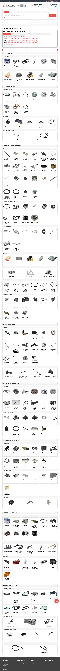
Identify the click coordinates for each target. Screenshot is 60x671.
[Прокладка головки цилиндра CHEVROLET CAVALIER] (25, 284)
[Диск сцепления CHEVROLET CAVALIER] (34, 391)
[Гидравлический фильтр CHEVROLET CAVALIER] (18, 74)
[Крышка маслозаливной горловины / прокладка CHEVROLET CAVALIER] (25, 165)
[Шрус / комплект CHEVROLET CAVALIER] (44, 428)
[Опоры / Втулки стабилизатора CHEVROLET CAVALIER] (44, 332)
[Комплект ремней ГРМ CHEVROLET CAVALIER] (16, 61)
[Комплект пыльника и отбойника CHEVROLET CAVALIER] (25, 332)
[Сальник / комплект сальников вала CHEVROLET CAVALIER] (6, 191)
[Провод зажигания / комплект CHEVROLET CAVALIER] (18, 546)
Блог (32, 661)
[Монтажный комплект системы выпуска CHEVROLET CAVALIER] (25, 231)
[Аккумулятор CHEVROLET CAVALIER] (6, 61)
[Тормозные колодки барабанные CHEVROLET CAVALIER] (16, 106)
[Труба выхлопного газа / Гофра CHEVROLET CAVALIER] (16, 243)
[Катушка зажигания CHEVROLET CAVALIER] (7, 546)
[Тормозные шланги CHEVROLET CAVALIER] (52, 121)
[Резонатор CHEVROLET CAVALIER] (53, 231)
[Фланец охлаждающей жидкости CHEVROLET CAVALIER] (44, 460)
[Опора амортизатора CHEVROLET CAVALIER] (34, 332)
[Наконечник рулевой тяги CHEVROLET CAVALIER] (9, 371)
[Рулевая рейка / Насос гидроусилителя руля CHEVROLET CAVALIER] (23, 371)
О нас (3, 1)
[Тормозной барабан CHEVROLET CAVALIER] (34, 94)
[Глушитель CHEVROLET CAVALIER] (6, 231)
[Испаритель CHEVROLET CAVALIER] (6, 475)
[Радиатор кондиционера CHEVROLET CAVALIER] (53, 475)
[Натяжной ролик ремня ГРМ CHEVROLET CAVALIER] (44, 206)
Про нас (3, 663)
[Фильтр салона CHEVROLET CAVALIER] (52, 74)
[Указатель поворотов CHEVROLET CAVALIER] (6, 573)
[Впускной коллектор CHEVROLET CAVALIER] (34, 153)
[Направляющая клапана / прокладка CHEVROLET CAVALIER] (53, 166)
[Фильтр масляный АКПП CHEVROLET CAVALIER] (34, 428)
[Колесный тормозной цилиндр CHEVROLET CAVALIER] (30, 121)
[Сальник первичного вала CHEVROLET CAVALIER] (16, 191)
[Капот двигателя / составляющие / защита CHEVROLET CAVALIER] (34, 593)
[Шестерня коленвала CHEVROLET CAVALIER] (34, 191)
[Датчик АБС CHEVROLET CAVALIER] (16, 135)
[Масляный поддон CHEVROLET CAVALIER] (44, 166)
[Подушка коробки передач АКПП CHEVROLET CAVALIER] (25, 417)
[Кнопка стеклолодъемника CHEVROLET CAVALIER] (53, 520)
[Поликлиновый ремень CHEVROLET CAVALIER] (6, 217)
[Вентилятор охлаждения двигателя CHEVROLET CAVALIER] (6, 448)
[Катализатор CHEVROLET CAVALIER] (16, 231)
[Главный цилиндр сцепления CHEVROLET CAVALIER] (25, 391)
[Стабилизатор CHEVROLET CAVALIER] (6, 358)
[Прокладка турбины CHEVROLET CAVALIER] (30, 272)
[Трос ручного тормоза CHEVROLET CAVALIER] (25, 106)
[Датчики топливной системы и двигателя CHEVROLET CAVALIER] (25, 299)
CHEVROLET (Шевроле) (49, 23)
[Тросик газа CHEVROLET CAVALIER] (16, 647)
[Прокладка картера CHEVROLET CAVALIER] (34, 284)
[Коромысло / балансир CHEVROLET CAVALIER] (16, 166)
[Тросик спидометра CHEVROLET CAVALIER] (44, 647)
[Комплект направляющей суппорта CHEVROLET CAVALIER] (6, 94)
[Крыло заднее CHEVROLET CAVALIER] (44, 593)
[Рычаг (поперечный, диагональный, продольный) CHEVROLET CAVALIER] (16, 344)
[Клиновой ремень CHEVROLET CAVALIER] (6, 206)
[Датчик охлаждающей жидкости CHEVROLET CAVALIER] (25, 448)
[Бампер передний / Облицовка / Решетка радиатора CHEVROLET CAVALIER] (16, 593)
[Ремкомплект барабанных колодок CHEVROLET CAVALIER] (16, 94)
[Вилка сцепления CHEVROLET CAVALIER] (6, 391)
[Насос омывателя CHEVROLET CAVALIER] (23, 634)
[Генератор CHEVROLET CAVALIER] (25, 520)
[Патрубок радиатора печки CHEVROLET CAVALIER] (30, 502)
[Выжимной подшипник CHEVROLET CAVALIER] (16, 391)
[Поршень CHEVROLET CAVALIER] (34, 178)
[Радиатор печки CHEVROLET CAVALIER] (48, 502)
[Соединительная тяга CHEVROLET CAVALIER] (53, 344)
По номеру (8, 17)
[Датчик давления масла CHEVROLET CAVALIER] (6, 299)
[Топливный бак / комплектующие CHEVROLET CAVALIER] (16, 312)
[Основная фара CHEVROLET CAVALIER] (44, 561)
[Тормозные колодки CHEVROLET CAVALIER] (53, 61)
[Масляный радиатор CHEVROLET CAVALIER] (44, 448)
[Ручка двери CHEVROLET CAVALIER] (34, 607)
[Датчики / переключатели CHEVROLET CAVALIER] (44, 520)
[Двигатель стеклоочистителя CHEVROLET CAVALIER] (9, 634)
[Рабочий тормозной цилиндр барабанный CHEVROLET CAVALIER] (41, 121)
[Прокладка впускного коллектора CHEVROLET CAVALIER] (16, 284)
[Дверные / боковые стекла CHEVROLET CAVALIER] (25, 593)
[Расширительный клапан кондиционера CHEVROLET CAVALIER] (6, 487)
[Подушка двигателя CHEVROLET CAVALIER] (25, 178)
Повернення (4, 661)
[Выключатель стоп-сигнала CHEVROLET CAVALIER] (6, 561)
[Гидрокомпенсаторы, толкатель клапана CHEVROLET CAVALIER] (44, 153)
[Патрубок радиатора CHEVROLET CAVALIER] (53, 448)
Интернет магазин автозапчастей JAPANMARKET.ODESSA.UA (15, 23)
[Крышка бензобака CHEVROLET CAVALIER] (34, 299)
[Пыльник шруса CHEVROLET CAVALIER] (6, 428)
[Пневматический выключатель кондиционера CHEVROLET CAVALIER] (44, 475)
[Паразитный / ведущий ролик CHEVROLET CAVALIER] (53, 206)
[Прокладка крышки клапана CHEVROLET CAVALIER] (44, 284)
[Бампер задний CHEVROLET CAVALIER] (6, 593)
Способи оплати (5, 664)
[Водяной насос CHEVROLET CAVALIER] (16, 448)
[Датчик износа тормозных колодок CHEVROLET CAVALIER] (44, 135)
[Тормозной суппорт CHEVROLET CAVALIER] (53, 94)
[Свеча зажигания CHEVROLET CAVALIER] (34, 61)
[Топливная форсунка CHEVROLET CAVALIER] (6, 312)
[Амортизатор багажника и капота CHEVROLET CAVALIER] (11, 621)
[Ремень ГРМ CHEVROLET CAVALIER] (25, 61)
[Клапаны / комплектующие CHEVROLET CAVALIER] (53, 153)
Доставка (11, 1)
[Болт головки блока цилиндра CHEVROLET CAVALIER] (6, 153)
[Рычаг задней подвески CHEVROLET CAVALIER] (25, 344)
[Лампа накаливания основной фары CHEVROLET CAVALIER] (34, 561)
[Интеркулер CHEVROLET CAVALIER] (11, 272)
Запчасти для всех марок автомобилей (36, 23)
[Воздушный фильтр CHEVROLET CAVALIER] (7, 74)
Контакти (18, 661)
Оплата (6, 1)
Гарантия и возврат (17, 1)
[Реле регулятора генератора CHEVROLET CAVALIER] (16, 533)
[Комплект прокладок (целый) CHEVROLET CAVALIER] (6, 284)
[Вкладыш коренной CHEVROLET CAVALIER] (16, 153)
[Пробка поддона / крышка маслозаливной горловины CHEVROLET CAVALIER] (44, 178)
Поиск (53, 15)
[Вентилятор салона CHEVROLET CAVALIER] (11, 502)
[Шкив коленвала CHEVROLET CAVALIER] (34, 217)
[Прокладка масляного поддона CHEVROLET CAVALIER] (53, 284)
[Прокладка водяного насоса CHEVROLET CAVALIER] (6, 460)
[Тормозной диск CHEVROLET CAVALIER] (44, 61)
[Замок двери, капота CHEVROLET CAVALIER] (30, 621)
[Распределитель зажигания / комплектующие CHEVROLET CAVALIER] (30, 546)
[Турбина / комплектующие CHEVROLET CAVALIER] (48, 272)
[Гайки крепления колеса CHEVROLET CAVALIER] (16, 332)
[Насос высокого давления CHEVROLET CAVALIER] (53, 299)
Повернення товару (20, 663)
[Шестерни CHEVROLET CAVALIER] (25, 191)
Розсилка (47, 663)
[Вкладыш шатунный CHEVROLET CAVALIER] (25, 153)
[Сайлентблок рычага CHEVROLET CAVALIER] (44, 344)
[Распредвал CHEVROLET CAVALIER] (53, 178)
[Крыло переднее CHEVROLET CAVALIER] (53, 593)
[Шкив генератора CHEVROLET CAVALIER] (25, 217)
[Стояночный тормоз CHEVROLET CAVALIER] (25, 94)
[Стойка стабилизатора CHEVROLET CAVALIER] (16, 358)
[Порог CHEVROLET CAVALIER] (25, 607)
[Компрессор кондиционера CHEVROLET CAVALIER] (16, 475)
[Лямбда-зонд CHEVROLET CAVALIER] (44, 299)
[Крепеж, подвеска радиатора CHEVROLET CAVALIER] (34, 448)
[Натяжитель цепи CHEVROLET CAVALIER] (34, 206)
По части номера (16, 17)
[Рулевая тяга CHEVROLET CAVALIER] (37, 371)
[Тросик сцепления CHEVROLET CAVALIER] (44, 402)
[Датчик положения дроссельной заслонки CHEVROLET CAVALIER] (16, 299)
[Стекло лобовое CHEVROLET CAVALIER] (44, 607)
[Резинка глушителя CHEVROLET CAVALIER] (44, 231)
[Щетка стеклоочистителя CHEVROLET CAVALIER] (51, 634)
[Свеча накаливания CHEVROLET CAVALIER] (52, 546)
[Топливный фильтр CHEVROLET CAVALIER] (41, 74)
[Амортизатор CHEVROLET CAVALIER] (6, 332)
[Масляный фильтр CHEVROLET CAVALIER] (30, 74)
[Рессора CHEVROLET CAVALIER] (6, 344)
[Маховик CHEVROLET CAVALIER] (6, 402)
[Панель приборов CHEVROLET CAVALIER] (16, 607)
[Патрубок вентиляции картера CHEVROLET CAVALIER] (6, 178)
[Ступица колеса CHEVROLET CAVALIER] (25, 358)
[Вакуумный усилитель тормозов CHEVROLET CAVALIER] (7, 121)
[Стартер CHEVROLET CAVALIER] (25, 533)
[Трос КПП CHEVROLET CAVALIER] (25, 428)
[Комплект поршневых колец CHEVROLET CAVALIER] (6, 166)
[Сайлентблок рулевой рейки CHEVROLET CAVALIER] (51, 371)
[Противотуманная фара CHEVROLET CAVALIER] (53, 561)
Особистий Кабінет (48, 661)
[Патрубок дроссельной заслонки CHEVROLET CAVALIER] (16, 178)
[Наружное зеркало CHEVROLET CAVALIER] (6, 607)
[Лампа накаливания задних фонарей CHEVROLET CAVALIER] (25, 561)
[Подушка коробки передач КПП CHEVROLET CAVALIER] (34, 417)
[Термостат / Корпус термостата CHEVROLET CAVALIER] (34, 460)
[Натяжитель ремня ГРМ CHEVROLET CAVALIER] (25, 206)
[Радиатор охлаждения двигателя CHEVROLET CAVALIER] (16, 460)
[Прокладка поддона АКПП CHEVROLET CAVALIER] (53, 417)
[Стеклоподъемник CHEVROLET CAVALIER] (48, 621)
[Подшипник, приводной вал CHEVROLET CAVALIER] (44, 417)
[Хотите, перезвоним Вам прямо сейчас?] (56, 601)
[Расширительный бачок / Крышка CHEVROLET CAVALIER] (25, 460)
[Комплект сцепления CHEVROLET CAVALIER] (44, 391)
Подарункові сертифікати (36, 663)
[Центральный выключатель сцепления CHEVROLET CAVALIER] (53, 402)
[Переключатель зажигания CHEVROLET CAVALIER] (6, 533)
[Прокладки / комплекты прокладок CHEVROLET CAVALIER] (25, 402)
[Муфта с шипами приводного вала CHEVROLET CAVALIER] (16, 417)
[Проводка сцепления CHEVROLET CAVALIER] (16, 402)
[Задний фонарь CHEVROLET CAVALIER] (16, 561)
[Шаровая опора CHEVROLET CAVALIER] (34, 358)
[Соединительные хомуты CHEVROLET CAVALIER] (6, 243)
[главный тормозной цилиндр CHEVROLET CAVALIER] (18, 121)
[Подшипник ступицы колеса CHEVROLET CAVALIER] (53, 332)
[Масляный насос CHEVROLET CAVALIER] (34, 166)
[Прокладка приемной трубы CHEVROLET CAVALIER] (34, 231)
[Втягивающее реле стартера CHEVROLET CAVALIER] (16, 520)
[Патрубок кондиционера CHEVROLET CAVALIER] (34, 475)
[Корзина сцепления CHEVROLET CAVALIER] (53, 391)
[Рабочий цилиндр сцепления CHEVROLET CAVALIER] (34, 402)
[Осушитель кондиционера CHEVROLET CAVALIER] (25, 475)
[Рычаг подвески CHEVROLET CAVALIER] (34, 344)
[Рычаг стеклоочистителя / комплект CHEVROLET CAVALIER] (37, 634)
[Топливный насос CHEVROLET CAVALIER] (25, 312)
